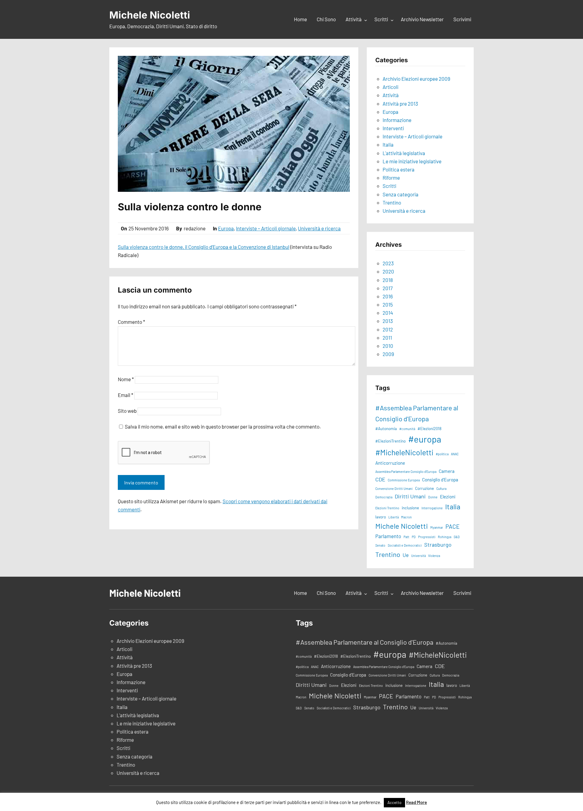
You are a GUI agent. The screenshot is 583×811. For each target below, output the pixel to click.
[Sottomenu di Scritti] (392, 19)
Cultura (441, 488)
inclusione (410, 507)
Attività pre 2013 (400, 103)
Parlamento (388, 536)
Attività (391, 95)
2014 (388, 313)
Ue (406, 555)
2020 (388, 271)
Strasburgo (438, 544)
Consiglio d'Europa (440, 479)
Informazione (397, 120)
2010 (388, 346)
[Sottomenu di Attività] (365, 19)
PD (414, 537)
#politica (442, 454)
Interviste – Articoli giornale (266, 228)
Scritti (389, 186)
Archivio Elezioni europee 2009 (416, 79)
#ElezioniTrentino (390, 441)
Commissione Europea (404, 480)
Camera (447, 471)
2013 (388, 321)
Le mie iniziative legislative (412, 161)
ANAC (455, 454)
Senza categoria (400, 194)
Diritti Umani (410, 496)
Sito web (127, 411)
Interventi (393, 128)
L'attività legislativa (404, 153)
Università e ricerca (319, 228)
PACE (452, 526)
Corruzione (424, 488)
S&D (457, 537)
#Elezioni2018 (430, 428)
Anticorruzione (390, 463)
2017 (388, 288)
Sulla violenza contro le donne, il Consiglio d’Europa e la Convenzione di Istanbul (203, 247)
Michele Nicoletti (149, 15)
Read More (416, 802)
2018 (388, 280)
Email (125, 395)
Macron (406, 517)
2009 (388, 354)
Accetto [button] (394, 802)
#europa (424, 439)
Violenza (434, 556)
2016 (388, 296)
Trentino (392, 202)
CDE (380, 479)
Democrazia (383, 497)
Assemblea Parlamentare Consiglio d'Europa (405, 471)
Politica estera (398, 169)
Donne (433, 497)
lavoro (380, 516)
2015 (388, 304)
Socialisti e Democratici (405, 545)
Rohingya (444, 537)
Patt (406, 537)
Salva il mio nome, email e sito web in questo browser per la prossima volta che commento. (223, 426)
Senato (380, 545)
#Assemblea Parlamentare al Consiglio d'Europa (416, 413)
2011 (387, 337)
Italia (388, 144)
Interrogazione (432, 508)
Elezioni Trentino (387, 508)
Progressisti (426, 537)
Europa (226, 228)
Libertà (393, 517)
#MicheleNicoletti (404, 452)
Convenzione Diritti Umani (394, 488)
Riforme (391, 178)
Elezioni (447, 496)
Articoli (390, 87)
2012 (388, 329)
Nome (126, 379)
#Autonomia (386, 428)
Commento (131, 322)
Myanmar (436, 527)
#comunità (407, 429)
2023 (388, 263)
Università (418, 556)
